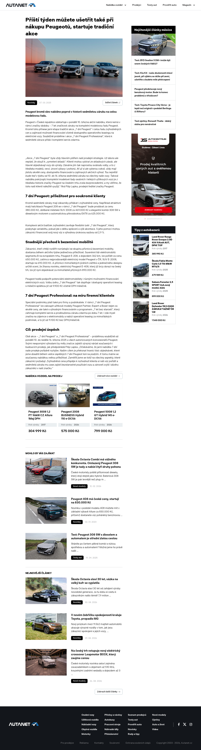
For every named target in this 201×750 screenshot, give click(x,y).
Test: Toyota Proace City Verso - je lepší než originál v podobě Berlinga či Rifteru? (152, 108)
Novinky (31, 102)
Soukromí (114, 743)
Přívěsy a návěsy (113, 715)
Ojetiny (156, 719)
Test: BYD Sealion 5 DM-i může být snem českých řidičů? (154, 50)
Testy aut (152, 5)
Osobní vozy (88, 715)
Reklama (84, 743)
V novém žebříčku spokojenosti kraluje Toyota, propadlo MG (96, 616)
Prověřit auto (170, 5)
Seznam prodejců (137, 715)
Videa (155, 729)
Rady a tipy (133, 734)
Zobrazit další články (107, 691)
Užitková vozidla (90, 719)
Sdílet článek (111, 102)
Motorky (86, 734)
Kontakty (99, 743)
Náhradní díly (111, 729)
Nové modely (79, 486)
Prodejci (136, 5)
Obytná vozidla (89, 729)
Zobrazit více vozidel (107, 376)
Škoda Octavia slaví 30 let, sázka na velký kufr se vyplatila (94, 581)
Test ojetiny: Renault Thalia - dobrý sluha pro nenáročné (152, 123)
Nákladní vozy (89, 724)
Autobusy (109, 719)
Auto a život (158, 724)
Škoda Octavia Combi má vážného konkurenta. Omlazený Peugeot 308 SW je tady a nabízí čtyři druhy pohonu (96, 463)
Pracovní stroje (112, 724)
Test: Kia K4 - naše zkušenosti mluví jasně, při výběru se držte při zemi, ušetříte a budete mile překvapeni (153, 76)
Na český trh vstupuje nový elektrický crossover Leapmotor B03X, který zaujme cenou (95, 654)
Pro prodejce (67, 743)
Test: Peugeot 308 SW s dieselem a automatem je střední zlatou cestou (94, 536)
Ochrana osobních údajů (138, 743)
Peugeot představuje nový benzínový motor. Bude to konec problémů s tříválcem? (151, 92)
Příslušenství (111, 734)
